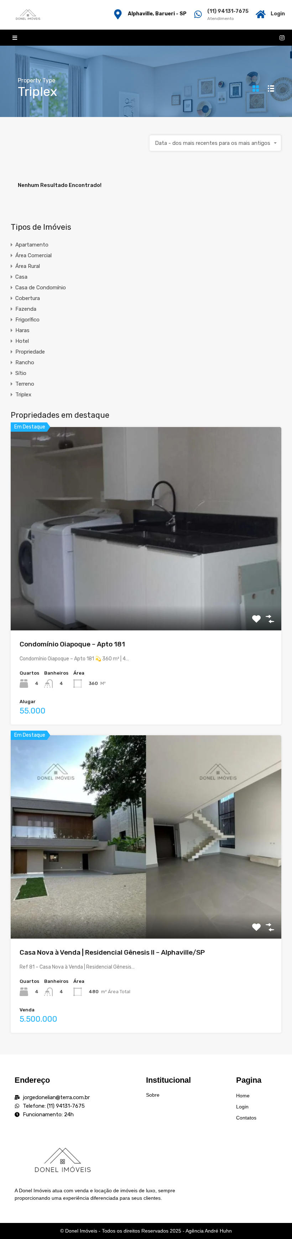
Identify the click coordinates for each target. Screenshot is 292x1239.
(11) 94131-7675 (228, 11)
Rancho (24, 362)
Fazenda (25, 309)
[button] (14, 37)
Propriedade (30, 352)
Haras (22, 330)
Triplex (23, 394)
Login (278, 14)
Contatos (246, 1118)
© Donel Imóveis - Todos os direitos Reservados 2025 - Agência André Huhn (146, 1231)
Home (243, 1095)
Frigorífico (27, 319)
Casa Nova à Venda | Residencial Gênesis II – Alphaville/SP (112, 952)
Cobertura (27, 298)
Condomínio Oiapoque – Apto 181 (72, 644)
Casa (21, 277)
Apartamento (31, 245)
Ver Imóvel (146, 590)
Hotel (22, 341)
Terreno (24, 384)
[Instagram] (282, 38)
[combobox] (215, 143)
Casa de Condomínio (40, 287)
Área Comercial (33, 255)
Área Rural (27, 266)
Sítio (20, 373)
